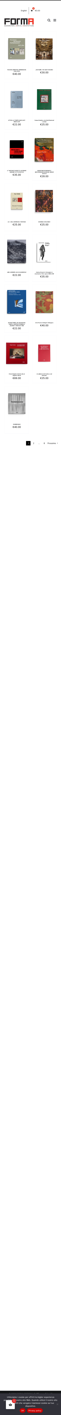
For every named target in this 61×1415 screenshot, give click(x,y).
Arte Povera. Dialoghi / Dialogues (44, 322)
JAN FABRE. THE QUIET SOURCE (44, 69)
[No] (57, 1404)
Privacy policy (34, 1410)
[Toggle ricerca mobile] (49, 20)
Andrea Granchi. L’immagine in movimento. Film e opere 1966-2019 (44, 273)
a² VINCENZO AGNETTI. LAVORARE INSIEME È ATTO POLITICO (16, 171)
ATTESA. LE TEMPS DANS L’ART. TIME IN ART (16, 121)
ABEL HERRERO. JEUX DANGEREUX (17, 272)
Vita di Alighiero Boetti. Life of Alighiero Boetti (17, 374)
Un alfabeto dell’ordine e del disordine (44, 374)
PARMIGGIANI (16, 424)
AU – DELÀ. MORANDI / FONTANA (17, 222)
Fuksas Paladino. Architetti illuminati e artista (44, 121)
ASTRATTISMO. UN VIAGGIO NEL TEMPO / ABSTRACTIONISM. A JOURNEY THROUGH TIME (17, 324)
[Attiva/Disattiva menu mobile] (55, 20)
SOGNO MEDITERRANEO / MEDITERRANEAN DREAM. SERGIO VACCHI (44, 172)
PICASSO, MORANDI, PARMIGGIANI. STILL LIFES (16, 70)
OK (22, 1410)
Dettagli (17, 53)
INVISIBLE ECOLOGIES (44, 222)
